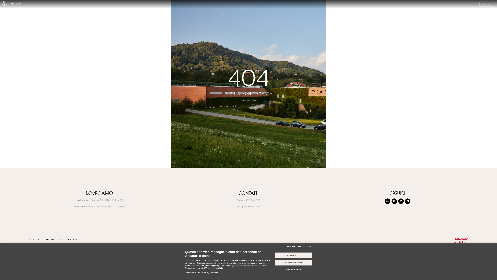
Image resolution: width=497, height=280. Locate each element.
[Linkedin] (401, 201)
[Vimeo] (407, 201)
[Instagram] (387, 201)
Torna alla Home (248, 100)
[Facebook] (394, 201)
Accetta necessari (293, 263)
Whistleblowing (461, 242)
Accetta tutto (293, 255)
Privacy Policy (461, 238)
